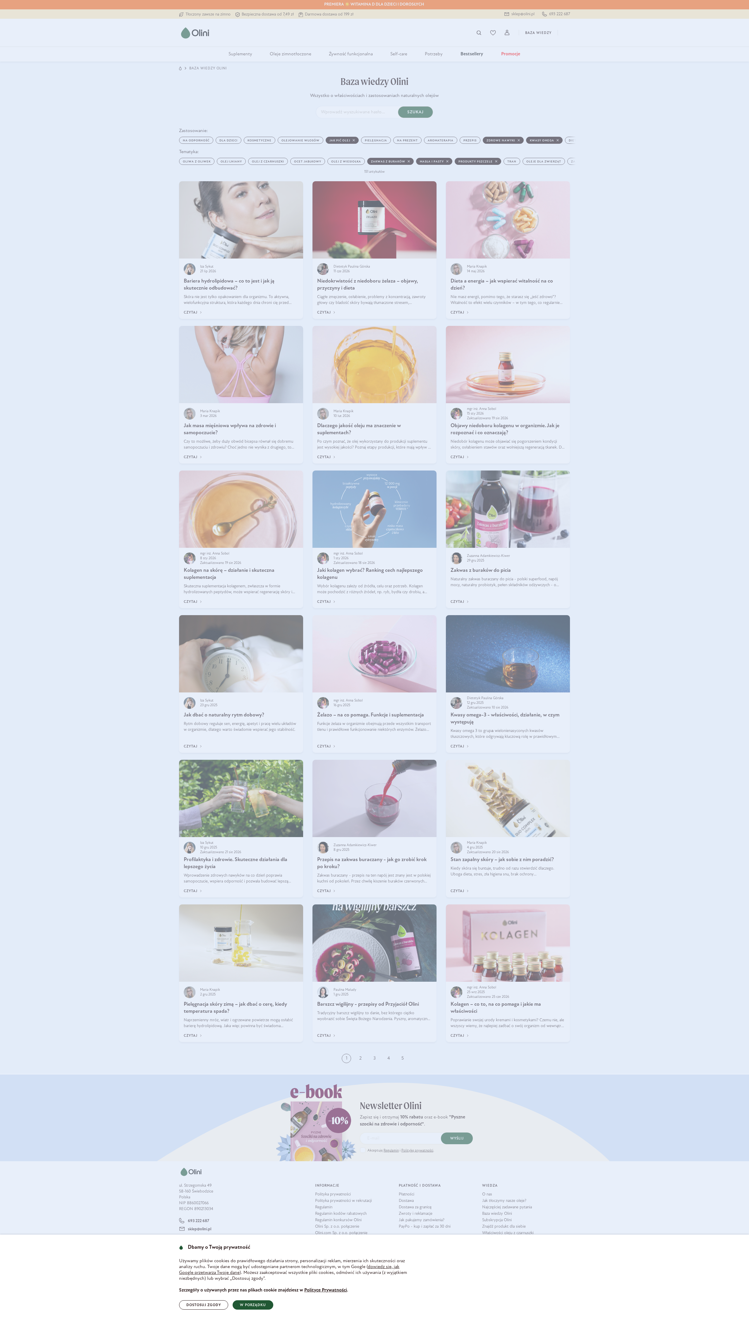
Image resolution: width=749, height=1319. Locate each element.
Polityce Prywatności (325, 1290)
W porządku (253, 1305)
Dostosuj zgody (203, 1305)
